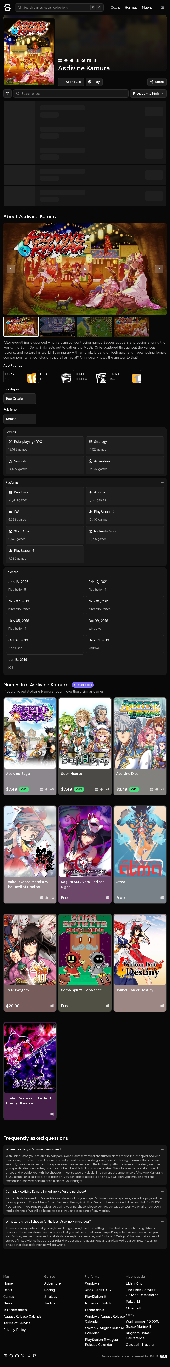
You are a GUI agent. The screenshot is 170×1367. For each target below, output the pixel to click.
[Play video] (85, 269)
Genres (11, 432)
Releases (12, 572)
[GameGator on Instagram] (5, 1356)
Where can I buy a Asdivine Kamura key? (33, 1149)
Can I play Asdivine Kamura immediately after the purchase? (46, 1191)
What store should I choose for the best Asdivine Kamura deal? (48, 1221)
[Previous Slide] (11, 269)
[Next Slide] (159, 269)
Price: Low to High (146, 93)
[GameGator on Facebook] (11, 1356)
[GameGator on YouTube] (17, 1356)
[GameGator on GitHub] (34, 1356)
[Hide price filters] (7, 93)
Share (159, 82)
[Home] (7, 7)
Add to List (73, 82)
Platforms (12, 482)
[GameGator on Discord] (29, 1356)
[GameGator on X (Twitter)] (23, 1356)
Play (97, 82)
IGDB (154, 1356)
